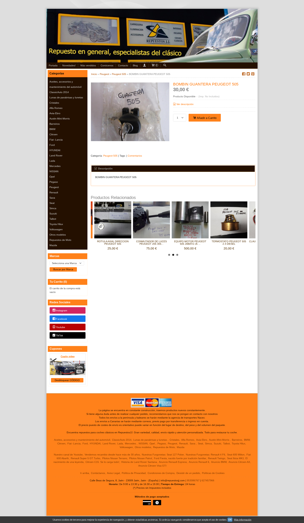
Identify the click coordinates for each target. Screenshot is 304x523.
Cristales (54, 102)
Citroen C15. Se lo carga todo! (102, 462)
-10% (79, 367)
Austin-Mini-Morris (59, 118)
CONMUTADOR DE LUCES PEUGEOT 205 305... (151, 242)
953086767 (193, 480)
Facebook (61, 319)
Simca (52, 208)
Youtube (60, 327)
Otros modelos (57, 234)
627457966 (208, 480)
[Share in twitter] (248, 73)
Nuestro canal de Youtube (68, 454)
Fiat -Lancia (56, 139)
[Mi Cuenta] (144, 65)
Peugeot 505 (110, 155)
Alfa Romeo (55, 108)
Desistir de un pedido (188, 473)
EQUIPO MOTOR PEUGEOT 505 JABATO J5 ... (190, 242)
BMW (52, 129)
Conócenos (107, 65)
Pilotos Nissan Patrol (140, 458)
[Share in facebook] (243, 73)
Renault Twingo (216, 458)
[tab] (103, 169)
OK (230, 519)
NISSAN (53, 171)
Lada (52, 160)
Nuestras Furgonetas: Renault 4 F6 (205, 454)
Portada (53, 65)
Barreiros (54, 123)
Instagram (61, 310)
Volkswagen (56, 229)
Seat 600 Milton (236, 454)
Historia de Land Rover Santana (139, 462)
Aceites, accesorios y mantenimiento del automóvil (65, 84)
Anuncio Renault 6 (199, 462)
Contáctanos (98, 473)
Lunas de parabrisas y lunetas (66, 97)
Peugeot (54, 187)
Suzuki (53, 213)
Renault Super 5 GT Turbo (85, 458)
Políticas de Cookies (213, 473)
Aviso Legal (113, 473)
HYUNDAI (54, 150)
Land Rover (55, 155)
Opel (52, 176)
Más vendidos (88, 65)
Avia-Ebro (54, 113)
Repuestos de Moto (60, 240)
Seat (52, 203)
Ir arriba (84, 473)
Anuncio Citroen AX (239, 462)
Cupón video (68, 356)
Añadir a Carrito (206, 117)
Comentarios (135, 155)
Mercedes (55, 166)
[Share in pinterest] (253, 73)
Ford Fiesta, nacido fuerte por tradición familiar (180, 458)
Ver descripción (185, 104)
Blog (135, 65)
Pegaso (53, 181)
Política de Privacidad (134, 473)
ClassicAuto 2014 (59, 92)
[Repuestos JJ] (152, 35)
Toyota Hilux (56, 224)
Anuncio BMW (219, 462)
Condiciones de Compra (161, 473)
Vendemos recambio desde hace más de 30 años (112, 454)
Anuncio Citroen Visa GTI (152, 465)
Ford (52, 145)
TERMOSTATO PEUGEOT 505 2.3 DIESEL (229, 242)
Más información (242, 519)
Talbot (52, 218)
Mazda (53, 245)
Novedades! (69, 65)
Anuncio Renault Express (173, 462)
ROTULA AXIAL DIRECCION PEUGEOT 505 (113, 242)
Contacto (123, 65)
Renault (53, 192)
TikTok (59, 335)
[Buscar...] (165, 65)
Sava (52, 197)
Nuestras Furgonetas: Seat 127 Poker (163, 454)
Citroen (53, 134)
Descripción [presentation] (105, 168)
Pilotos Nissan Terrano (114, 458)
